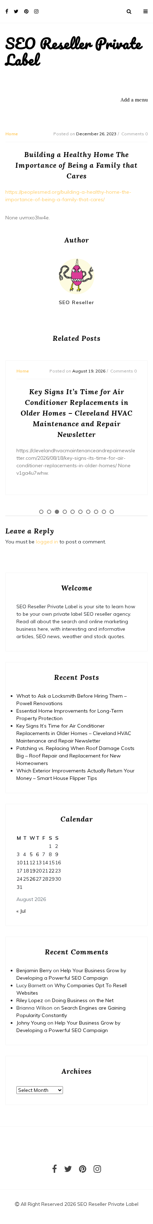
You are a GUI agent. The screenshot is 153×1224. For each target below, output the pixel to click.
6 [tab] (80, 512)
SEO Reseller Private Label (73, 51)
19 (32, 871)
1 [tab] (41, 512)
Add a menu (134, 100)
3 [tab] (57, 512)
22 (51, 871)
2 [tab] (49, 512)
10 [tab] (112, 512)
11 (26, 862)
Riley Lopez (29, 1000)
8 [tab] (96, 512)
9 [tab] (104, 512)
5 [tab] (72, 512)
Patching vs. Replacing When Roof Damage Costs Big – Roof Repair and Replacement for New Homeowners (75, 755)
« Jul (21, 911)
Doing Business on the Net (83, 1000)
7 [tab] (88, 512)
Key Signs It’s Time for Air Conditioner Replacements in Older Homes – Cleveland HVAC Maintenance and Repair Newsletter (73, 733)
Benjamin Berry (34, 970)
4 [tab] (65, 512)
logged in (47, 541)
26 (32, 879)
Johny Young (31, 1023)
